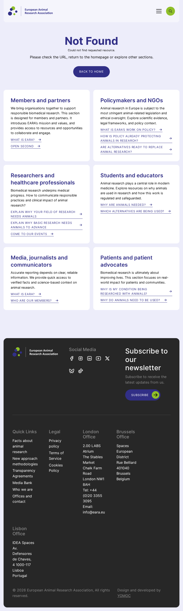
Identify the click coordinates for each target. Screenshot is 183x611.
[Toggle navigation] (159, 11)
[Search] (170, 11)
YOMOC (124, 595)
